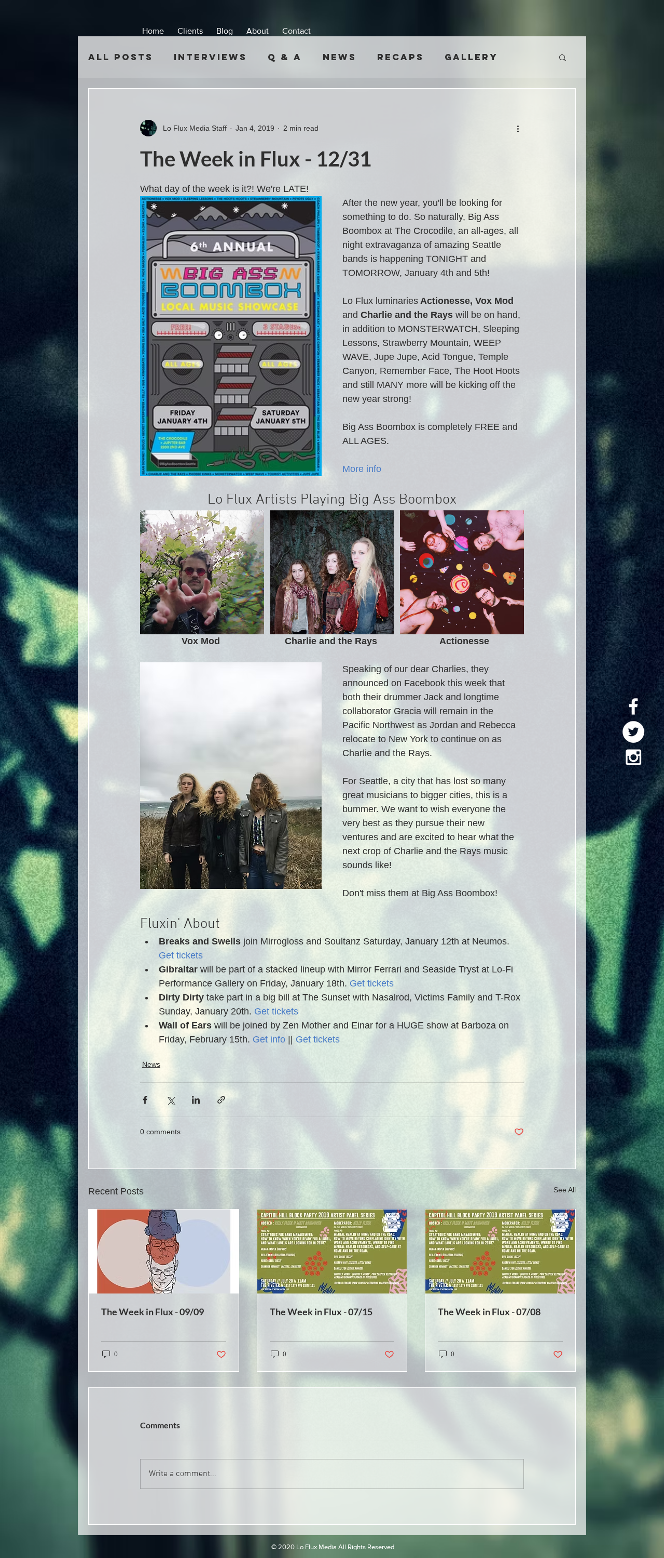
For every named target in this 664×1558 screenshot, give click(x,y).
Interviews (210, 57)
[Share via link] (221, 1100)
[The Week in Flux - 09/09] (164, 1251)
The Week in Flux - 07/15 (321, 1311)
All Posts (120, 57)
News (339, 57)
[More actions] (517, 128)
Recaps (400, 57)
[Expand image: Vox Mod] (202, 572)
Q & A (285, 57)
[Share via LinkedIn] (196, 1100)
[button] (563, 57)
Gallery (471, 57)
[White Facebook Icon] (633, 706)
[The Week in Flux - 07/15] (332, 1251)
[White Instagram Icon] (633, 757)
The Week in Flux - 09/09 (152, 1311)
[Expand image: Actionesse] (462, 572)
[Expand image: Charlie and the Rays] (332, 572)
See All (565, 1190)
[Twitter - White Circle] (633, 732)
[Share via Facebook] (145, 1100)
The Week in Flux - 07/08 (489, 1311)
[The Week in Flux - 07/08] (500, 1251)
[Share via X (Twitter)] (170, 1100)
